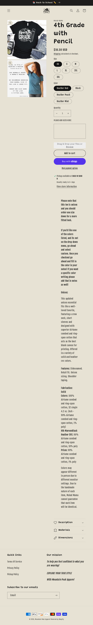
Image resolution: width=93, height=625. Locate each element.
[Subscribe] (56, 595)
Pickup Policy (13, 574)
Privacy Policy (13, 568)
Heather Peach (63, 94)
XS (58, 64)
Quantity (57, 108)
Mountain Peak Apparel (42, 619)
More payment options (70, 168)
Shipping (57, 54)
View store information (67, 186)
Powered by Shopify (57, 619)
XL (66, 70)
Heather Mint (63, 101)
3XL (58, 77)
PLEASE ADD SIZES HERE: (63, 120)
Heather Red (62, 88)
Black (78, 88)
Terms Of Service (14, 561)
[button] (9, 10)
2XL (76, 70)
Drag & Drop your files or (69, 145)
